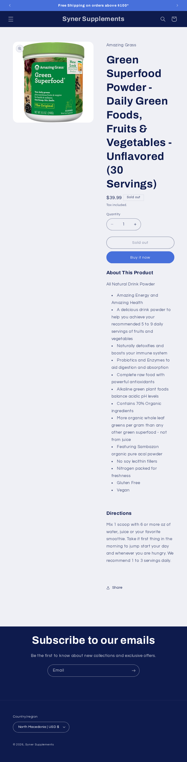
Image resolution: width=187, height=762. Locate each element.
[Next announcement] (177, 5)
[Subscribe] (133, 670)
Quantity (113, 214)
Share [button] (117, 587)
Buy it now (140, 257)
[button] (10, 19)
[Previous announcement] (9, 5)
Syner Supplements (39, 744)
